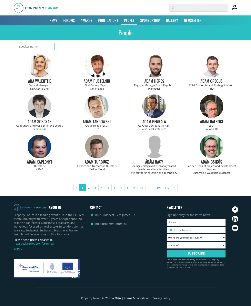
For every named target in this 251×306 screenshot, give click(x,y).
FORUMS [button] (69, 20)
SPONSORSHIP (150, 20)
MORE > (18, 249)
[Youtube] (235, 228)
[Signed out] (234, 9)
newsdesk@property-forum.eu (34, 243)
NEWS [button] (53, 20)
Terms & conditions (136, 298)
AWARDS (86, 20)
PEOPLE (129, 20)
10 (141, 187)
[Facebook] (235, 209)
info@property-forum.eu (111, 224)
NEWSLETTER (193, 20)
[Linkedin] (235, 219)
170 (167, 187)
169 (157, 187)
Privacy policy (161, 298)
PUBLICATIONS (108, 20)
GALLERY (172, 20)
